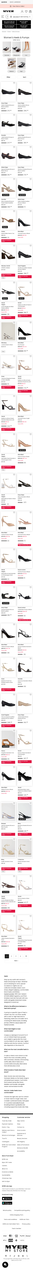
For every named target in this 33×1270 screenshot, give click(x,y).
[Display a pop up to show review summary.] (11, 111)
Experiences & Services (21, 1134)
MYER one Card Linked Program (9, 1145)
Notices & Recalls (22, 1148)
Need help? (5, 1265)
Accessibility (21, 1151)
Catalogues (5, 1141)
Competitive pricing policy (22, 1210)
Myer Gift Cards (7, 1162)
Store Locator (21, 1130)
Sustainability (6, 1175)
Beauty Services (22, 1138)
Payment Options (7, 1124)
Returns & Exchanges (8, 1135)
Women (4, 31)
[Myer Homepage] (8, 12)
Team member (16, 1228)
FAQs (18, 1124)
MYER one (5, 1159)
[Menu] (2, 16)
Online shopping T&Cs (16, 1215)
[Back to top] (30, 1267)
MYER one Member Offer (6, 240)
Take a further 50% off (24, 545)
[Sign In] (22, 11)
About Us (5, 1169)
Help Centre (21, 1121)
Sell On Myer (6, 1181)
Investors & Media (7, 1172)
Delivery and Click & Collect (8, 1131)
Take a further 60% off (24, 620)
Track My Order (7, 1121)
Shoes (9, 31)
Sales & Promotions (23, 1145)
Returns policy (7, 1210)
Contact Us (20, 1127)
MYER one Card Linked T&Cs (11, 1224)
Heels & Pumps (16, 31)
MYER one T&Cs (24, 1219)
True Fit (4, 1138)
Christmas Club (7, 1178)
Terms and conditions (10, 1219)
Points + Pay (6, 1127)
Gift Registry (21, 1141)
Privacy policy (26, 1224)
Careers (4, 1165)
